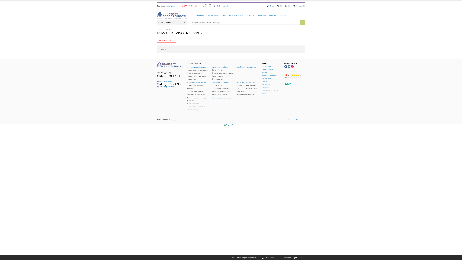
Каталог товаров (165, 22)
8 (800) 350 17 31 (168, 76)
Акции (223, 15)
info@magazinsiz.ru (223, 6)
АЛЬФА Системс (299, 120)
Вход (272, 6)
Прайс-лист (273, 15)
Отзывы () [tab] (164, 49)
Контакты (250, 15)
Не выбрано (171, 6)
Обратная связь (165, 81)
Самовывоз (261, 15)
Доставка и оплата (236, 15)
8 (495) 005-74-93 (169, 84)
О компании (199, 15)
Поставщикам (212, 15)
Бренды (283, 15)
